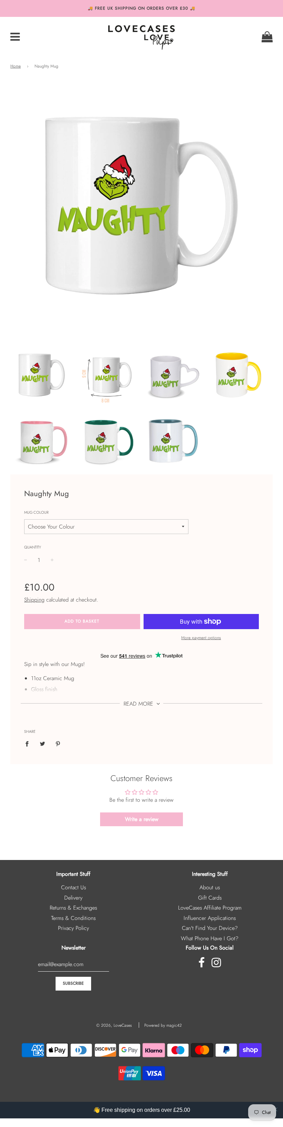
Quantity (32, 547)
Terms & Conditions (73, 918)
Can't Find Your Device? (210, 928)
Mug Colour (36, 512)
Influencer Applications (210, 918)
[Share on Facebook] (29, 743)
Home (15, 66)
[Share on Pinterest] (58, 743)
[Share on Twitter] (42, 743)
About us (209, 887)
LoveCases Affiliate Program (210, 908)
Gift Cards (210, 898)
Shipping (34, 600)
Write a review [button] (141, 819)
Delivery (73, 898)
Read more (139, 704)
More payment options (201, 638)
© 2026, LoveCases (114, 1025)
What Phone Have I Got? (209, 938)
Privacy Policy (73, 928)
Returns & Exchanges (73, 908)
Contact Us (73, 887)
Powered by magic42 (163, 1025)
